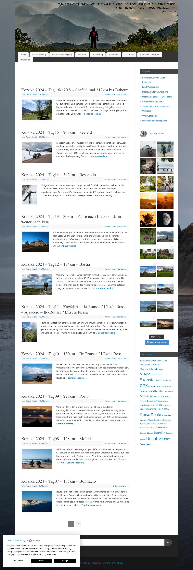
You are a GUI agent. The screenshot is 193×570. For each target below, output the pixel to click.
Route (156, 415)
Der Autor (129, 54)
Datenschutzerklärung (149, 54)
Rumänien (158, 420)
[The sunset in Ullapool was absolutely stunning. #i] (165, 324)
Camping (155, 364)
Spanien (143, 433)
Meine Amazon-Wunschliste (155, 92)
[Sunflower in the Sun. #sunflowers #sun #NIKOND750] (165, 201)
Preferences (18, 561)
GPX (144, 385)
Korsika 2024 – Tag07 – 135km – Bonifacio (58, 481)
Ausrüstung (98, 54)
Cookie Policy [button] (63, 552)
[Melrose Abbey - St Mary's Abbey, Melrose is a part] (165, 254)
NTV (141, 409)
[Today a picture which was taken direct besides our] (148, 236)
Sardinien (167, 420)
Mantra (108, 563)
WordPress (114, 54)
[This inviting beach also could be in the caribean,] (148, 324)
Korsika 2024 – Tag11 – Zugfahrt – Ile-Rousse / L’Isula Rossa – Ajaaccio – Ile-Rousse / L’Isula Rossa (73, 309)
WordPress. (118, 563)
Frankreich (147, 379)
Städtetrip (150, 433)
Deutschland (148, 369)
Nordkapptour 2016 (150, 405)
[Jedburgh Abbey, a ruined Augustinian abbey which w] (148, 254)
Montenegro (169, 391)
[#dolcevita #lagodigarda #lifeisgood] (165, 166)
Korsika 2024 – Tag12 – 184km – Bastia (55, 264)
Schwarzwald (144, 428)
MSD (156, 401)
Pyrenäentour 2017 (153, 409)
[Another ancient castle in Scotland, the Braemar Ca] (165, 271)
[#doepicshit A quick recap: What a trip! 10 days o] (148, 149)
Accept (65, 561)
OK (167, 542)
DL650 (160, 369)
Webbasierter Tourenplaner (154, 120)
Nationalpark (163, 401)
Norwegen (165, 405)
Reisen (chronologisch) (62, 54)
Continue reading (94, 113)
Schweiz (152, 428)
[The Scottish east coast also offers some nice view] (148, 306)
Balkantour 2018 (148, 360)
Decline (42, 561)
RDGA (166, 409)
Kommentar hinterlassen (115, 94)
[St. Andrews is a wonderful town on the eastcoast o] (148, 271)
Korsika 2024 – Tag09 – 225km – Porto (55, 396)
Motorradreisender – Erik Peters (157, 97)
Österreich (146, 444)
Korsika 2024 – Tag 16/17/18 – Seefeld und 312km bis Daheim (74, 89)
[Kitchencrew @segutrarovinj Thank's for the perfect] (148, 166)
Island (169, 386)
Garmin (159, 380)
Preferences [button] (51, 554)
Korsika (151, 391)
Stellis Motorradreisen (152, 101)
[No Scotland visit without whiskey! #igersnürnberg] (165, 289)
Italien (143, 391)
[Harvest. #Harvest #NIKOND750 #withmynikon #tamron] (148, 201)
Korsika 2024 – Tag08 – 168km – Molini (56, 438)
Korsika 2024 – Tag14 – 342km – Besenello (58, 174)
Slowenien (162, 427)
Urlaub (152, 438)
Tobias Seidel (31, 94)
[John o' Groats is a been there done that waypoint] (165, 306)
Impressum (25, 59)
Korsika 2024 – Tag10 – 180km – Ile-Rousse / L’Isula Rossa (72, 353)
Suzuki (158, 432)
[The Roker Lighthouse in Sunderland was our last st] (165, 236)
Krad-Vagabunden (150, 87)
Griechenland (154, 386)
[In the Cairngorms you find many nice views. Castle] (148, 289)
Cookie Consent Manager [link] (16, 541)
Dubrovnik (154, 375)
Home (23, 54)
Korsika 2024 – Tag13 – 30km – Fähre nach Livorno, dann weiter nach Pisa (71, 218)
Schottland (161, 424)
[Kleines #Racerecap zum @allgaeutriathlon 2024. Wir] (165, 149)
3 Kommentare (119, 486)
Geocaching (166, 380)
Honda (163, 386)
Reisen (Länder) (39, 54)
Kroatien (159, 391)
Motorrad (82, 54)
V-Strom (165, 439)
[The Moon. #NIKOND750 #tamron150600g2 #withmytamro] (165, 219)
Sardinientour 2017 (148, 423)
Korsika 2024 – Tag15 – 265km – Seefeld (56, 132)
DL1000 (145, 374)
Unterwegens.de (149, 116)
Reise (145, 414)
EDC (160, 375)
